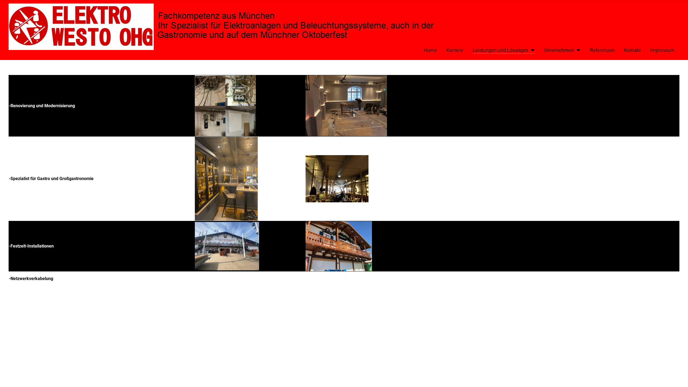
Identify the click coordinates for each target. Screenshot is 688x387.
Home (430, 50)
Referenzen (602, 50)
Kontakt (632, 50)
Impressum (662, 50)
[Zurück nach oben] (678, 377)
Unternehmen (559, 50)
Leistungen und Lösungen (500, 50)
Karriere (454, 50)
